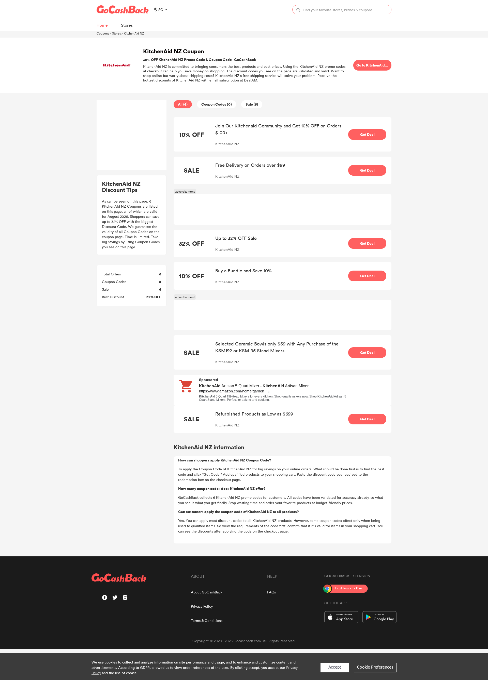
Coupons (103, 33)
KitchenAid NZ (134, 33)
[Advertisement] (131, 135)
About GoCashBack (206, 592)
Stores (116, 33)
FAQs (271, 592)
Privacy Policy (202, 606)
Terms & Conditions (206, 620)
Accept (334, 667)
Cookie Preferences (375, 667)
